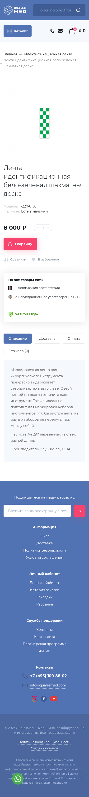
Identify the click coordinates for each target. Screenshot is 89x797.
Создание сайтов (44, 748)
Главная (10, 54)
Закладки (44, 597)
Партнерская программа (44, 644)
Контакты (44, 629)
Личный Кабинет (44, 583)
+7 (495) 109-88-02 (48, 676)
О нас (44, 536)
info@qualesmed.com (48, 685)
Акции (44, 651)
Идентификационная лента (48, 54)
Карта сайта (44, 637)
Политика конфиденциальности (44, 742)
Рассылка (44, 604)
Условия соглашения (44, 557)
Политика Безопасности (44, 550)
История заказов (44, 590)
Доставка (45, 543)
